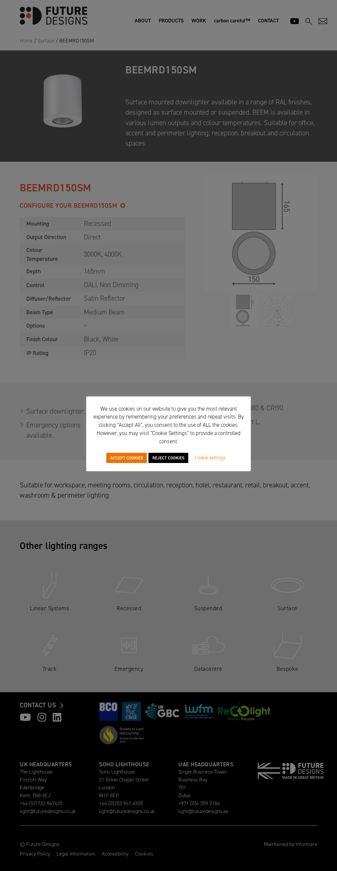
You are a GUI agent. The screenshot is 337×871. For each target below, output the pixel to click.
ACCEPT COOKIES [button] (126, 458)
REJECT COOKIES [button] (168, 458)
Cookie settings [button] (210, 457)
